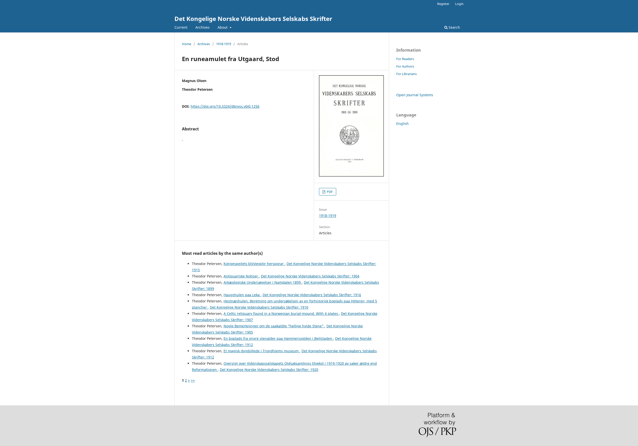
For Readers (405, 59)
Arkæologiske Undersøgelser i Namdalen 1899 (263, 282)
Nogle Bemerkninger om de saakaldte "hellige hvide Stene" (274, 326)
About (223, 27)
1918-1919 (223, 44)
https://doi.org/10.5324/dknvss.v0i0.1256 (225, 106)
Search (454, 27)
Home (186, 44)
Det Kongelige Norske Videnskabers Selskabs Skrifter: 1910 (259, 307)
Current (180, 27)
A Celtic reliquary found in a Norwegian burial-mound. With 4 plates (281, 313)
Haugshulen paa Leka (242, 294)
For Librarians (406, 74)
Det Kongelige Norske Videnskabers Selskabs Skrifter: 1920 (269, 369)
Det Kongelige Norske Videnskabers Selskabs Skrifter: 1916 (312, 294)
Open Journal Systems (414, 94)
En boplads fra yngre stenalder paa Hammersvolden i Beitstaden (278, 338)
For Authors (405, 66)
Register (443, 3)
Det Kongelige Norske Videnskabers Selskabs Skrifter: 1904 (310, 276)
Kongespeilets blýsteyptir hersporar (254, 263)
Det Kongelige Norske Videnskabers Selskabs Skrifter (253, 18)
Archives (202, 27)
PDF (329, 191)
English (402, 123)
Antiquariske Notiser (241, 276)
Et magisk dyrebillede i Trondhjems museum (262, 351)
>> (193, 380)
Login (459, 3)
